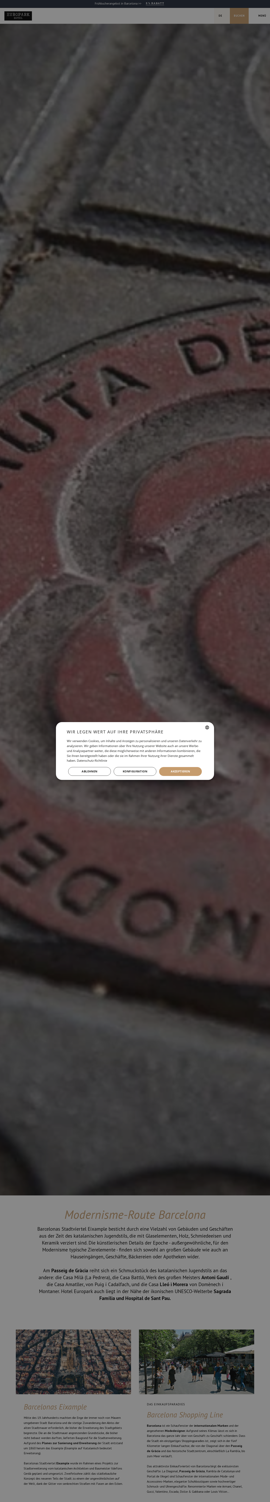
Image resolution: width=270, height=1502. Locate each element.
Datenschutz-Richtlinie (92, 760)
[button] (135, 771)
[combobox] (207, 727)
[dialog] (135, 751)
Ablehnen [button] (89, 771)
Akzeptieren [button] (180, 771)
